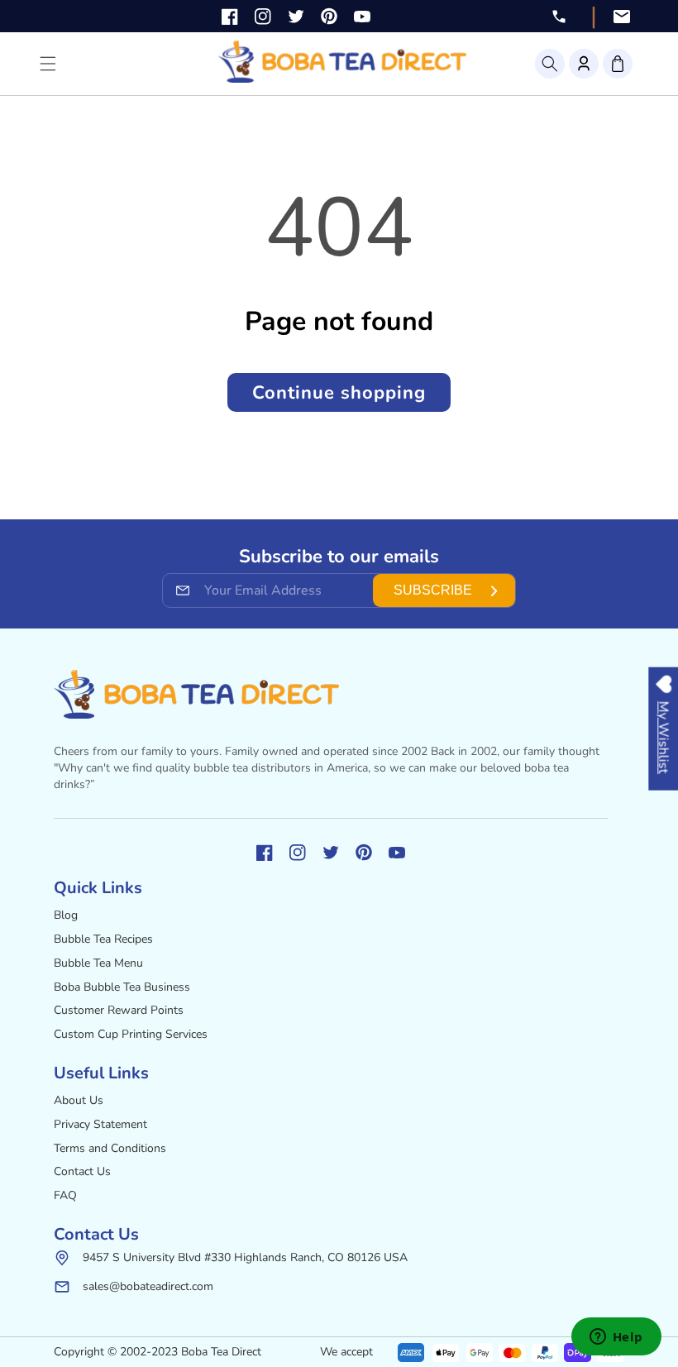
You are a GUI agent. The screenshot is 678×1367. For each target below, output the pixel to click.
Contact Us (82, 1171)
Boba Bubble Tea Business (122, 987)
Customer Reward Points (119, 1010)
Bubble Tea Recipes (103, 939)
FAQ (65, 1195)
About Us (78, 1100)
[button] (550, 63)
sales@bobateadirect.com (148, 1286)
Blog (66, 915)
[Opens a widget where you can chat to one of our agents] (616, 1338)
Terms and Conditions (110, 1148)
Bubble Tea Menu (98, 963)
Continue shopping (339, 392)
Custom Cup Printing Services (131, 1034)
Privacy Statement (100, 1124)
